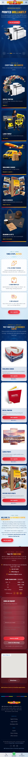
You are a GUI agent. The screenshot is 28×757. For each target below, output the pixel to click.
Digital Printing (14, 719)
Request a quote (14, 20)
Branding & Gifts (14, 724)
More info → (14, 379)
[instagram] (17, 593)
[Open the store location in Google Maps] (3, 2)
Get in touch (7, 540)
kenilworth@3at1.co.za (15, 574)
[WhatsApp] (21, 593)
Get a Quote (21, 755)
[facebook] (14, 593)
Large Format (14, 721)
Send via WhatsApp (14, 642)
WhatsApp (14, 755)
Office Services (14, 735)
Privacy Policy (11, 743)
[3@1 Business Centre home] (14, 2)
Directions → (14, 680)
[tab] (8, 53)
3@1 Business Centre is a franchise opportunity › (13, 687)
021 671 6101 (15, 569)
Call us (6, 755)
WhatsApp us (15, 572)
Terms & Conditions (19, 743)
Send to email (14, 638)
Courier (14, 730)
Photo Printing (13, 733)
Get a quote (14, 312)
